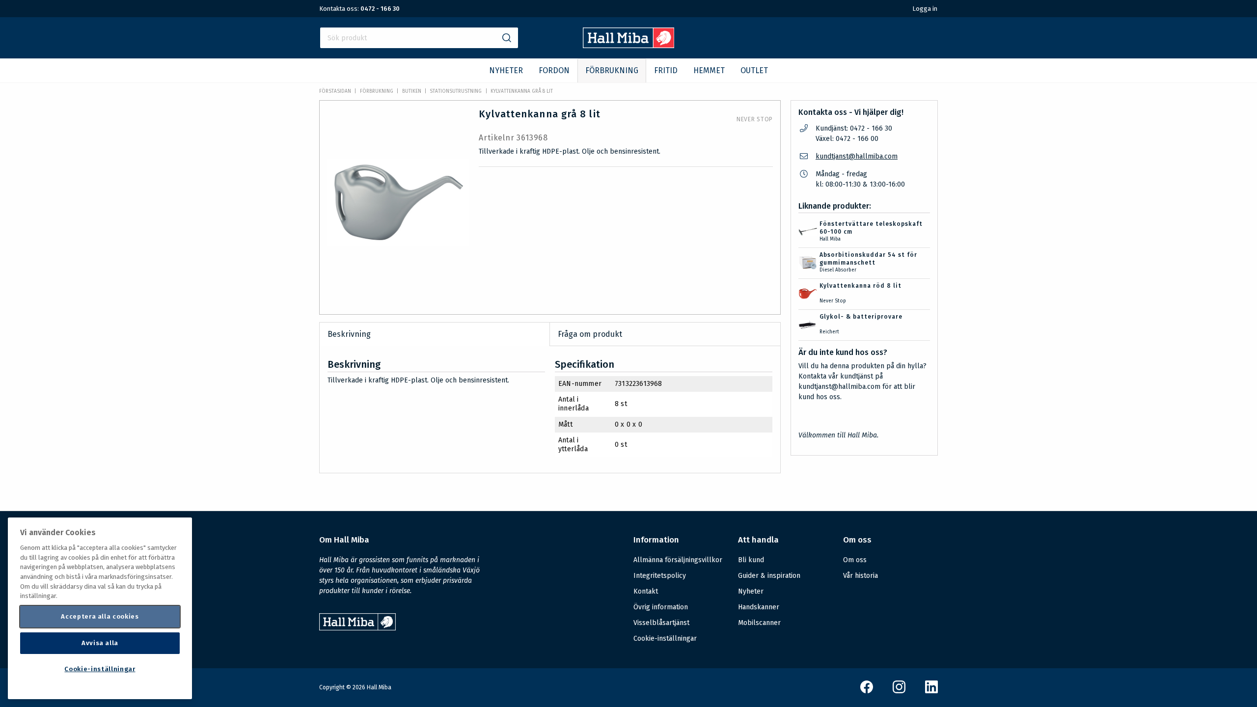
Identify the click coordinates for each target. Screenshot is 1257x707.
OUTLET (754, 70)
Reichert (829, 332)
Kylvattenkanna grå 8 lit (522, 91)
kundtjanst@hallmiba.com (857, 156)
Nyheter (751, 591)
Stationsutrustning (456, 91)
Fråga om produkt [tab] (590, 334)
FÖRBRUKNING (611, 70)
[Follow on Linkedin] (931, 691)
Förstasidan (335, 91)
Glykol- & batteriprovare (861, 316)
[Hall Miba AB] (629, 45)
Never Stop (755, 119)
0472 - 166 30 (380, 8)
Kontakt (645, 591)
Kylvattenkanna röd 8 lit (861, 285)
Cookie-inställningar (665, 639)
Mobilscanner (759, 623)
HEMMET (709, 70)
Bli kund (751, 560)
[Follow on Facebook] (866, 691)
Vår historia (860, 575)
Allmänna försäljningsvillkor (677, 560)
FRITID (666, 70)
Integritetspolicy (659, 575)
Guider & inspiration (769, 575)
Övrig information (660, 607)
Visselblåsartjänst (661, 623)
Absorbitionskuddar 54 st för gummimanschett (868, 258)
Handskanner (758, 607)
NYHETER (506, 70)
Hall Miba (830, 239)
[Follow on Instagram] (899, 691)
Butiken (411, 91)
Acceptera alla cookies (99, 616)
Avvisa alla (100, 643)
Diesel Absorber (838, 270)
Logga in (924, 8)
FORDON (554, 70)
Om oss (855, 560)
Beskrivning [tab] (349, 334)
